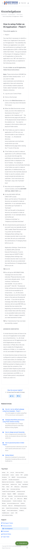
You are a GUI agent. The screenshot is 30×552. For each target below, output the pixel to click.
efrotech (4, 493)
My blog (3, 503)
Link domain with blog (15, 489)
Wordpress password (6, 501)
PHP (21, 474)
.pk (15, 498)
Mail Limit (10, 505)
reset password (21, 493)
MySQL (3, 489)
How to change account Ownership (15, 435)
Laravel (12, 512)
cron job (12, 472)
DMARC (14, 493)
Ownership (10, 496)
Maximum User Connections (8, 482)
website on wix (14, 484)
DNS (16, 512)
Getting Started (15, 458)
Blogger (3, 510)
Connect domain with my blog (20, 496)
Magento (9, 493)
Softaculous (16, 486)
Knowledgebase (11, 14)
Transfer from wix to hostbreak (8, 491)
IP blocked (4, 505)
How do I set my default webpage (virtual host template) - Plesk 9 (15, 412)
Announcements (7, 525)
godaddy (26, 474)
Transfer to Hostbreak (17, 501)
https (8, 489)
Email (19, 484)
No (19, 396)
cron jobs (26, 482)
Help (25, 501)
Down (11, 498)
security (7, 498)
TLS (9, 477)
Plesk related (19, 14)
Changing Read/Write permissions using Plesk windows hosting (13, 423)
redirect (17, 474)
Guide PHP (4, 479)
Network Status (7, 534)
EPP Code (4, 496)
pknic (3, 508)
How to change (23, 508)
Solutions (23, 503)
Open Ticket (6, 536)
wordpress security (21, 491)
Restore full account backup (12, 508)
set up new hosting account (13, 503)
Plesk (3, 486)
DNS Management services (20, 505)
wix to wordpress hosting (7, 515)
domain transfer (5, 474)
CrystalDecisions (5, 512)
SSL (8, 472)
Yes (12, 396)
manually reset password (13, 479)
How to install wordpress (12, 510)
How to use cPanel (20, 472)
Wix (3, 498)
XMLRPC (13, 477)
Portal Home (4, 14)
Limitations (21, 510)
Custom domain (5, 484)
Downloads (6, 531)
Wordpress (4, 477)
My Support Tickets (8, 523)
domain (12, 474)
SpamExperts (25, 484)
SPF (12, 486)
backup (3, 472)
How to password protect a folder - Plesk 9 (15, 446)
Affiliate (25, 498)
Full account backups (21, 477)
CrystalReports (19, 482)
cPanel (7, 486)
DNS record (19, 498)
